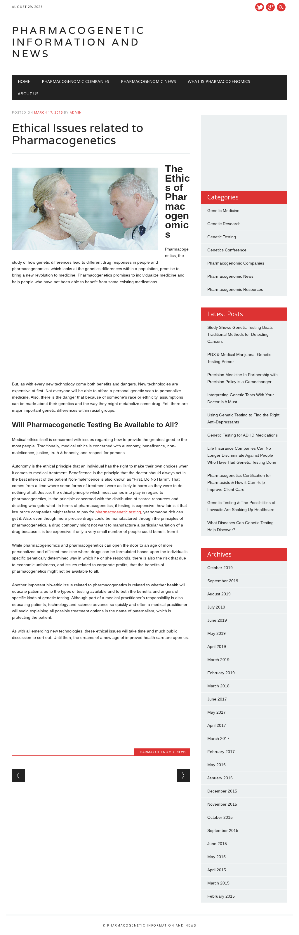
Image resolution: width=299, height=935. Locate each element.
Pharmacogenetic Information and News (78, 42)
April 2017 (216, 725)
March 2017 (218, 738)
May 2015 (216, 856)
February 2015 (221, 896)
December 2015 (222, 791)
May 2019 (216, 633)
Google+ (270, 7)
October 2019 (220, 567)
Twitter (259, 7)
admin (76, 112)
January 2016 (220, 778)
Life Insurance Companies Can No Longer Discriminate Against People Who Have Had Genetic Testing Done (241, 455)
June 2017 (217, 699)
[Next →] (183, 775)
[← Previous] (18, 775)
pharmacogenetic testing (118, 512)
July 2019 (216, 607)
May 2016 (216, 764)
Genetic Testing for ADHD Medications (242, 435)
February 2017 (221, 751)
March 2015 (218, 883)
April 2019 (216, 646)
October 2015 (220, 817)
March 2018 (218, 686)
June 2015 (217, 843)
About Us (28, 93)
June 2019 (217, 620)
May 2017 (216, 712)
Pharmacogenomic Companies (75, 81)
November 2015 (222, 804)
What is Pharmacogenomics (219, 81)
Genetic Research (224, 223)
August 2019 (219, 594)
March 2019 (218, 659)
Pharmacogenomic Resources (235, 289)
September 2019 (222, 580)
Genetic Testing (221, 236)
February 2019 (221, 672)
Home (24, 81)
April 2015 (216, 870)
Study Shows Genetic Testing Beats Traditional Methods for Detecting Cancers (240, 334)
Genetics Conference (226, 250)
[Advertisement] (101, 333)
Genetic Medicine (223, 210)
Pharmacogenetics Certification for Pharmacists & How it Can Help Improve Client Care (239, 482)
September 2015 (222, 830)
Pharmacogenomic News (148, 81)
